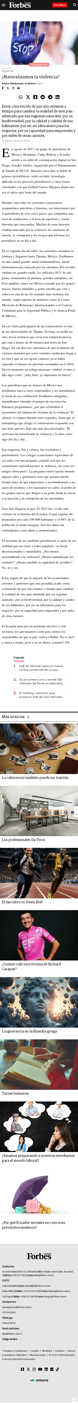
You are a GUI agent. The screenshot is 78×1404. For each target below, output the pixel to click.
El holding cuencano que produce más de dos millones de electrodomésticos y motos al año (41, 695)
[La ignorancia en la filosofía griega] (39, 1002)
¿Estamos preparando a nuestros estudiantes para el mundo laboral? (38, 1158)
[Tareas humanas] (39, 1064)
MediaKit (47, 1351)
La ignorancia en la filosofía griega (29, 1031)
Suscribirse (60, 5)
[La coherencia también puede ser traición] (39, 748)
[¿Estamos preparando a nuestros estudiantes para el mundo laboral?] (39, 1126)
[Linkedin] (57, 97)
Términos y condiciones (15, 1351)
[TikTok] (57, 1369)
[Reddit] (42, 97)
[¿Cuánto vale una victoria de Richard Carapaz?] (39, 935)
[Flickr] (52, 1369)
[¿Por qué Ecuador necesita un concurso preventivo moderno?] (39, 1194)
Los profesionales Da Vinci (23, 840)
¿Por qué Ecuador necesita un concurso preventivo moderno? (33, 1225)
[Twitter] (28, 97)
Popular (19, 657)
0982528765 (9, 1323)
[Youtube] (40, 1369)
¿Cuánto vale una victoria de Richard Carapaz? (31, 966)
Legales (35, 1351)
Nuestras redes (38, 1355)
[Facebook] (35, 97)
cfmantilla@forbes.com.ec (37, 1286)
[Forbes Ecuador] (20, 5)
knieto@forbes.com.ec (60, 1291)
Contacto (59, 1351)
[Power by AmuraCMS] (39, 1380)
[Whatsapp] (21, 97)
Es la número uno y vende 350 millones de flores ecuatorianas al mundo (41, 681)
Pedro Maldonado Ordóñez (19, 83)
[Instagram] (34, 1369)
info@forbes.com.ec (44, 1275)
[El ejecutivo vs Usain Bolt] (39, 873)
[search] (74, 5)
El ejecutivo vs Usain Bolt (22, 902)
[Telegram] (50, 97)
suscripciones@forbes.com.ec (17, 1307)
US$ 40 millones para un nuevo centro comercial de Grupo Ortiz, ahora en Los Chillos (41, 668)
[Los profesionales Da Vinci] (39, 811)
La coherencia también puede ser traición (35, 778)
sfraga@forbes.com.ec (55, 1297)
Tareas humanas (15, 1093)
